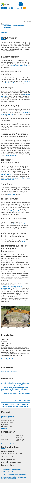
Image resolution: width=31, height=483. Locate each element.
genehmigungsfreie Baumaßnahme (15, 82)
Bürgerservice (7, 26)
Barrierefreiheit (24, 406)
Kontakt (17, 404)
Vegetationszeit (6, 174)
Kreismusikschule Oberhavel (12, 469)
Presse (12, 404)
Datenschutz (14, 406)
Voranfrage (11, 194)
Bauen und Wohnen (19, 26)
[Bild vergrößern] (15, 316)
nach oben (26, 400)
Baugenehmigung (10, 155)
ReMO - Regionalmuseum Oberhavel (14, 474)
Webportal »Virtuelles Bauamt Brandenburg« (11, 287)
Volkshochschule (8, 472)
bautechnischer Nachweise (17, 224)
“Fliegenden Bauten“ (17, 211)
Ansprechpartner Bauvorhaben (11, 359)
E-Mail (4, 428)
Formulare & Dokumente (9, 372)
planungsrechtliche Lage (18, 65)
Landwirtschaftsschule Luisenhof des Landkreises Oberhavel (13, 478)
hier (23, 241)
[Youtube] (8, 8)
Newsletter (24, 404)
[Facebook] (2, 8)
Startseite (6, 404)
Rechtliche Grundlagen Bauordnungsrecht (16, 393)
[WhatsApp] (12, 8)
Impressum (6, 406)
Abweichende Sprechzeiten (9, 444)
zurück (18, 400)
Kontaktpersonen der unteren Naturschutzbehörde (15, 179)
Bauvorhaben (7, 27)
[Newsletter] (15, 8)
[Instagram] (5, 8)
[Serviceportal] (18, 7)
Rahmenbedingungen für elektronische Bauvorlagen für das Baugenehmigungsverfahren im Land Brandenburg (15, 389)
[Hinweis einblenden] (24, 8)
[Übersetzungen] (21, 8)
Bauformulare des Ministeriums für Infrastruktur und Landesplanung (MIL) (15, 384)
